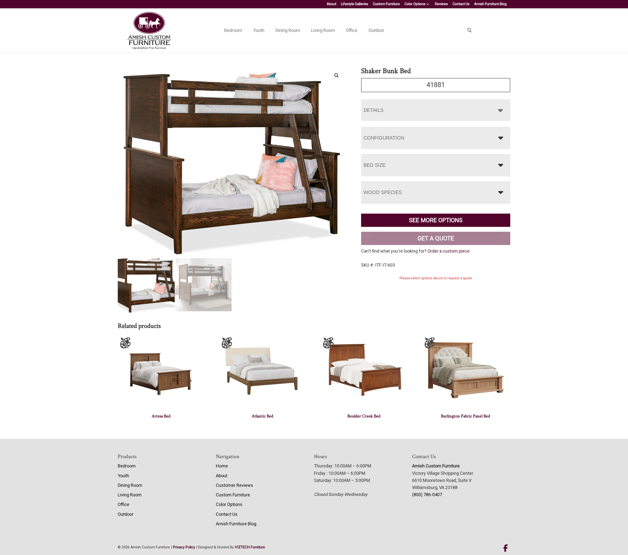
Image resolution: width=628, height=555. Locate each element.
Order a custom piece (449, 251)
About (331, 4)
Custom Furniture (386, 4)
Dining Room (287, 30)
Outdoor (376, 30)
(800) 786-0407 (427, 494)
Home (222, 465)
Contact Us (461, 4)
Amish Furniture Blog (490, 4)
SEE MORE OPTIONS (435, 220)
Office (351, 30)
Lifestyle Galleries (354, 4)
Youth (258, 30)
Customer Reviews (234, 485)
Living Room (323, 30)
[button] (336, 75)
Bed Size (375, 165)
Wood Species (383, 192)
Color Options (415, 4)
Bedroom (233, 30)
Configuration (384, 138)
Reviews (441, 4)
